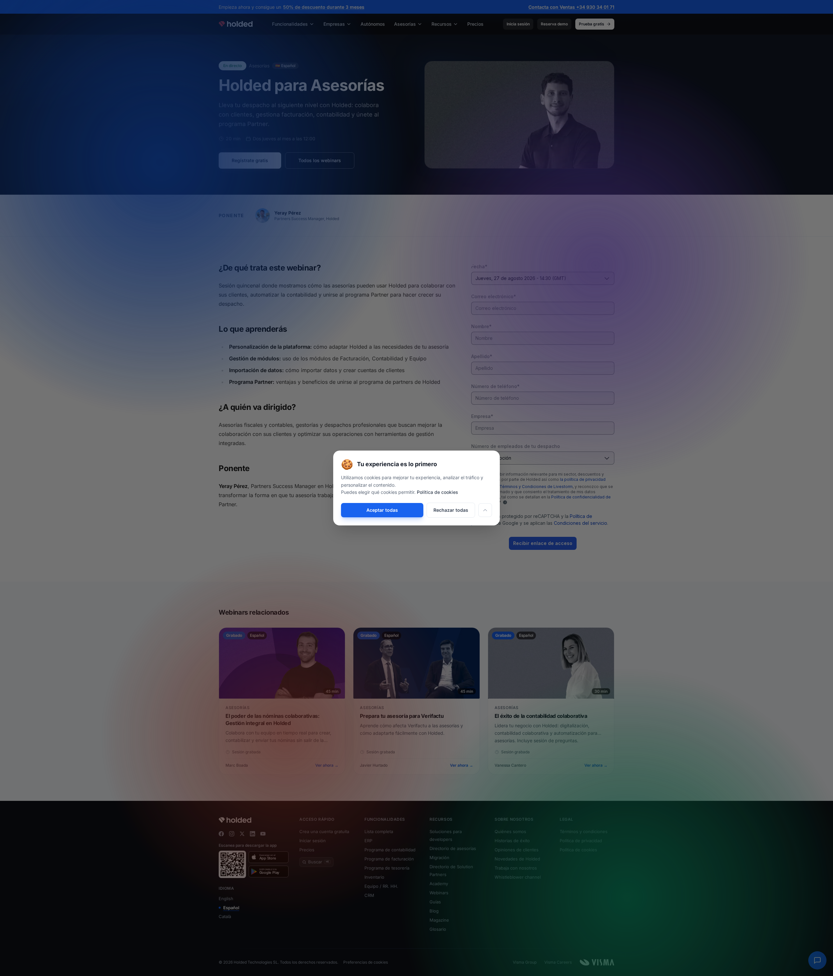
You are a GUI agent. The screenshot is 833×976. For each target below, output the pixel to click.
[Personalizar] (485, 510)
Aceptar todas (382, 510)
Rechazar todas (450, 510)
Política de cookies (437, 492)
